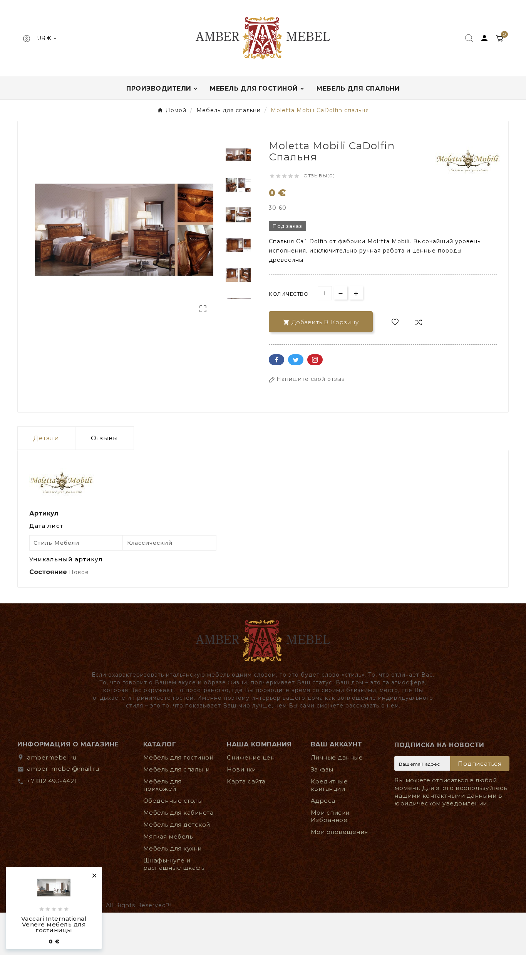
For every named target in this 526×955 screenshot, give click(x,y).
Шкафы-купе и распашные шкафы (174, 864)
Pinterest (315, 359)
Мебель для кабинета (178, 812)
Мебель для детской (176, 824)
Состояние (49, 572)
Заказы (322, 769)
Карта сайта (246, 781)
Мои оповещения (339, 831)
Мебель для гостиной (178, 757)
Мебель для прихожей (162, 785)
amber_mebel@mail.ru (63, 768)
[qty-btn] (356, 293)
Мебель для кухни (172, 848)
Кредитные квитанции (329, 785)
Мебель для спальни (176, 769)
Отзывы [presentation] (104, 438)
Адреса (323, 800)
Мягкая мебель (168, 836)
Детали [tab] (46, 438)
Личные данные (337, 757)
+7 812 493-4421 (52, 781)
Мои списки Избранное (330, 816)
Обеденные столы (173, 800)
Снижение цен (251, 757)
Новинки (241, 769)
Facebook (276, 359)
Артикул (44, 513)
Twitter (295, 359)
